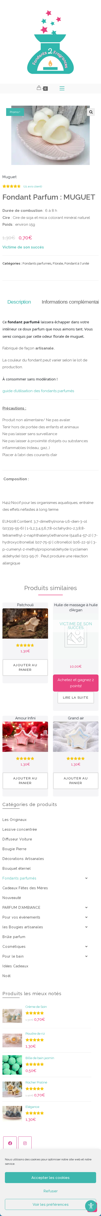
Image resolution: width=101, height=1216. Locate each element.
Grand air (76, 718)
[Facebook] (10, 1143)
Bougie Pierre (14, 849)
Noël (6, 976)
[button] (91, 112)
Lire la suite (76, 697)
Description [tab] (19, 302)
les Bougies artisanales (22, 927)
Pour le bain (13, 956)
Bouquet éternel (16, 868)
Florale (58, 263)
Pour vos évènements (21, 917)
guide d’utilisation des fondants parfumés (38, 391)
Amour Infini (25, 718)
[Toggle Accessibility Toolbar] (91, 1206)
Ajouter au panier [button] (25, 667)
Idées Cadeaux (15, 966)
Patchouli (25, 605)
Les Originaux (14, 820)
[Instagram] (25, 1143)
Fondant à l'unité (76, 263)
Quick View (25, 629)
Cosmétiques (14, 947)
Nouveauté (11, 898)
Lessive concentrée (19, 829)
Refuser (50, 1191)
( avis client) (33, 186)
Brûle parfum (13, 937)
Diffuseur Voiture (17, 839)
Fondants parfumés (37, 263)
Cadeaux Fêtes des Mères (25, 888)
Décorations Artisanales (23, 859)
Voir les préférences (51, 1204)
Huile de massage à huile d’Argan (76, 607)
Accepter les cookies (50, 1177)
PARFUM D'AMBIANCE (21, 907)
